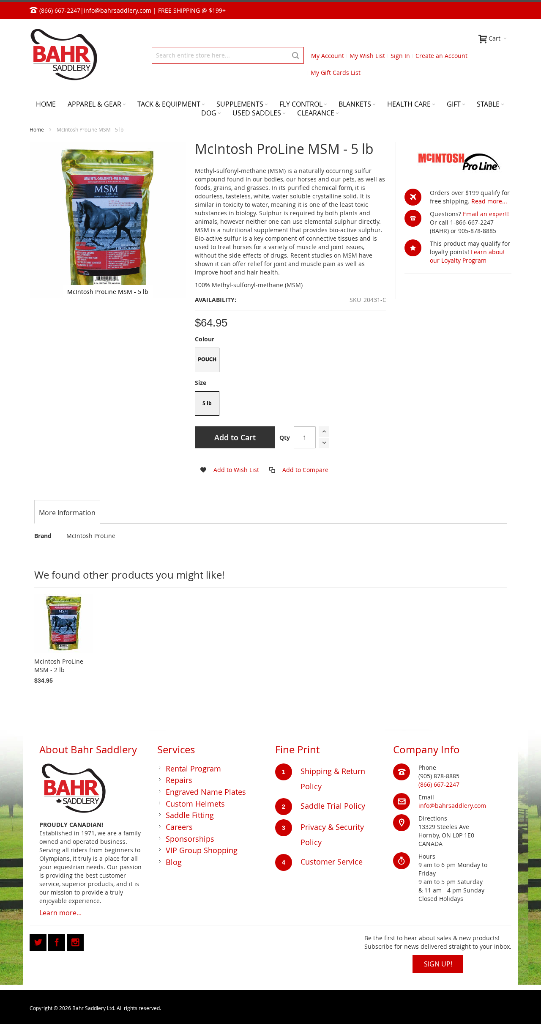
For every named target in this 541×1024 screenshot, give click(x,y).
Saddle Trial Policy (333, 806)
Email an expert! (486, 214)
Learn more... (60, 912)
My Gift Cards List (336, 73)
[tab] (67, 513)
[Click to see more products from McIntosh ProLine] (457, 161)
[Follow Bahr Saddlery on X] (39, 941)
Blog (174, 862)
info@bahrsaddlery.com (117, 10)
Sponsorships (190, 839)
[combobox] (228, 55)
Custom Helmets (195, 804)
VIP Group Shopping (202, 850)
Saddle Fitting (190, 815)
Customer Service (332, 862)
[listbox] (290, 361)
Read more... (489, 201)
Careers (179, 827)
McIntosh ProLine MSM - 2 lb (58, 665)
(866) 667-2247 (438, 784)
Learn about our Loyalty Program (467, 256)
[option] (207, 360)
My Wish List (367, 56)
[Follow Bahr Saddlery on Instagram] (75, 941)
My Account (327, 56)
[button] (227, 469)
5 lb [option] (207, 403)
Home (37, 129)
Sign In (400, 56)
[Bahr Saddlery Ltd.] (63, 55)
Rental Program (193, 768)
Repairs (179, 780)
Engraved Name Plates (206, 792)
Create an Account (441, 56)
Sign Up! (438, 964)
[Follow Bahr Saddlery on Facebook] (57, 941)
